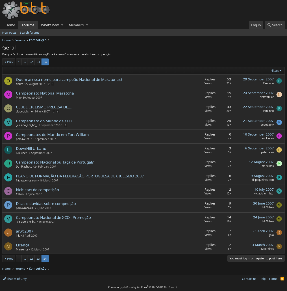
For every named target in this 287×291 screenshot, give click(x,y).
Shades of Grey (16, 279)
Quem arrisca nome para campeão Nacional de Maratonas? (69, 79)
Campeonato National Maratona (45, 93)
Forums (28, 25)
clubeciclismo (24, 111)
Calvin (20, 194)
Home (10, 25)
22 (31, 62)
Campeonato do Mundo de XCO (44, 120)
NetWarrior (267, 97)
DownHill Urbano (31, 148)
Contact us (249, 279)
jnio (18, 235)
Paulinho (268, 83)
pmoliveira (22, 139)
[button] (62, 25)
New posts (9, 32)
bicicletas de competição (37, 189)
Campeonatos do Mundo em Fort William (52, 134)
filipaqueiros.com (26, 180)
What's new (50, 25)
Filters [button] (275, 71)
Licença (22, 245)
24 (45, 62)
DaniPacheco (24, 166)
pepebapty (267, 125)
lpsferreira (267, 152)
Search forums (29, 32)
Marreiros (22, 249)
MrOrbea (268, 207)
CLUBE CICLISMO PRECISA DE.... (44, 107)
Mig (18, 97)
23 (38, 62)
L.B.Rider (21, 153)
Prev (10, 62)
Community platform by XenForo (143, 287)
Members (76, 25)
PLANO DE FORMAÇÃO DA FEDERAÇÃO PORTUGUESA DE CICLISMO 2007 (80, 176)
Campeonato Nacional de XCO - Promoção (53, 217)
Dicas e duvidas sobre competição (46, 203)
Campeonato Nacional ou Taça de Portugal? (54, 162)
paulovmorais (24, 208)
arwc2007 (24, 231)
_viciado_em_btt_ (26, 125)
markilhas (267, 166)
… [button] (25, 62)
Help (262, 279)
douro (19, 84)
